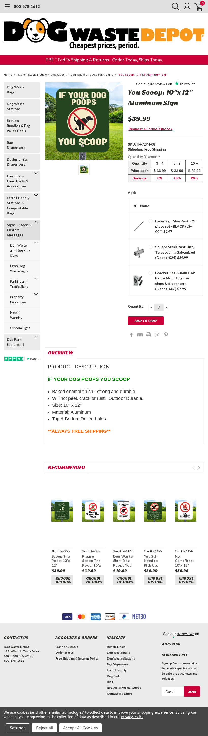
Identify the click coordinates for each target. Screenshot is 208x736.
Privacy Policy (132, 716)
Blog (110, 682)
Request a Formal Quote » (151, 129)
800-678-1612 (27, 6)
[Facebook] (131, 334)
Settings (18, 728)
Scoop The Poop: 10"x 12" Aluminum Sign (61, 565)
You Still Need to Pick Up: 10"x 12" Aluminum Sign (152, 567)
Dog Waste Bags (16, 89)
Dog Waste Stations (16, 106)
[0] (196, 6)
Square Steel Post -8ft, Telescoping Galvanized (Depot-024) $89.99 (175, 252)
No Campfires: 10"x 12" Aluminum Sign (184, 565)
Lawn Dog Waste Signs (19, 268)
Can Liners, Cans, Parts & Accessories (17, 181)
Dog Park (113, 676)
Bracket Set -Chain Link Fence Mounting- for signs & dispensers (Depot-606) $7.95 (175, 281)
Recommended (66, 467)
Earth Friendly (116, 670)
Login (59, 647)
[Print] (148, 334)
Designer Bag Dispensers (18, 161)
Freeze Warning (16, 315)
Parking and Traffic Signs (19, 284)
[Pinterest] (165, 334)
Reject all (44, 728)
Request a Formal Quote (124, 688)
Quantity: (136, 306)
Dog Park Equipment (15, 342)
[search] (174, 6)
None (144, 205)
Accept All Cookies (80, 728)
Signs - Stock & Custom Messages (41, 74)
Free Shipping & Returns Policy (76, 658)
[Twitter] (157, 334)
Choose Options (63, 580)
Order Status (64, 652)
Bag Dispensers (16, 145)
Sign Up (72, 647)
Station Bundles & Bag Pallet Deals (18, 126)
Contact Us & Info (119, 693)
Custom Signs (20, 328)
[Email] (140, 334)
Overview (60, 352)
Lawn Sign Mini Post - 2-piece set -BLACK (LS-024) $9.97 (175, 226)
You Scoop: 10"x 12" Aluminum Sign (143, 74)
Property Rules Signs (18, 299)
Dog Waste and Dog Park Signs (91, 74)
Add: (132, 192)
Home (8, 74)
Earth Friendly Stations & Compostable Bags (18, 205)
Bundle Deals (116, 647)
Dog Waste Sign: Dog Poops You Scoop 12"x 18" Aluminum (123, 567)
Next (198, 468)
